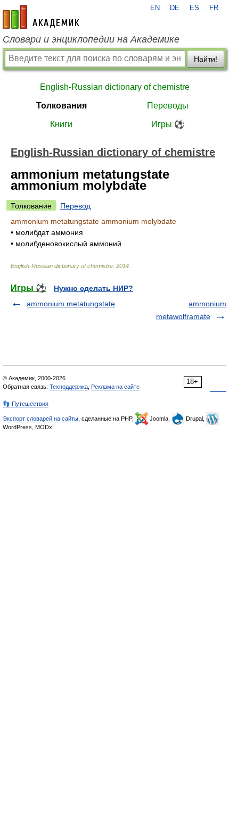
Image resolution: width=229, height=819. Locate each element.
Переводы (168, 105)
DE (174, 8)
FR (213, 8)
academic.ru (41, 17)
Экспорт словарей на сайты (40, 418)
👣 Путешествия (25, 403)
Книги (61, 124)
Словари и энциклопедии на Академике (91, 39)
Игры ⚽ (168, 124)
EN (155, 8)
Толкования (61, 105)
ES (194, 8)
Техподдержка (69, 386)
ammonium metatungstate (71, 303)
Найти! (205, 59)
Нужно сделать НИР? (93, 288)
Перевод (75, 206)
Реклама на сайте (115, 386)
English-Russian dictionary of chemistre (115, 86)
